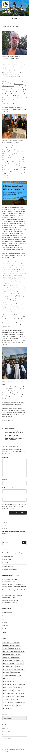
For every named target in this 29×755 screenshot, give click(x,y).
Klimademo (8, 435)
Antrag (5, 648)
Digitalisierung (15, 657)
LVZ (13, 678)
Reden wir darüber (7, 556)
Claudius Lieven (7, 273)
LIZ (4, 678)
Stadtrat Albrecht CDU (17, 221)
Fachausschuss (18, 432)
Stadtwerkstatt (6, 277)
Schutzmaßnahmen (8, 696)
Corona (4, 616)
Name (4, 479)
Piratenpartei (9, 436)
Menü (15, 18)
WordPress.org (6, 738)
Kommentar (6, 457)
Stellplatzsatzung (20, 702)
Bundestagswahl (7, 612)
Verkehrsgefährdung (9, 705)
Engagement (9, 432)
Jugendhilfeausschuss (9, 675)
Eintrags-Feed (6, 731)
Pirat (4, 687)
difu (23, 152)
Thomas (15, 24)
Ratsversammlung (11, 438)
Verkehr (4, 632)
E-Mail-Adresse (7, 488)
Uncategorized (10, 428)
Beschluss (6, 651)
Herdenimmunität (19, 669)
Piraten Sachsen (8, 690)
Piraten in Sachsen (7, 566)
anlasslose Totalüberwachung (11, 645)
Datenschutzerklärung (8, 749)
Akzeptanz (16, 642)
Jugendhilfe (5, 619)
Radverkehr (18, 690)
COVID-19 (6, 657)
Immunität (6, 672)
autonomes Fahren (14, 648)
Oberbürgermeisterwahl (10, 684)
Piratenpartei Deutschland (9, 569)
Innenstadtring (15, 672)
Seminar (20, 438)
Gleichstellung (7, 669)
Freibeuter (8, 434)
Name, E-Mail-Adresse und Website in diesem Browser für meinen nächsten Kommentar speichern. (14, 506)
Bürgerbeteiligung (11, 431)
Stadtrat (5, 699)
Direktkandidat (7, 660)
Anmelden (5, 728)
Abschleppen (7, 642)
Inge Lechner (6, 579)
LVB (8, 678)
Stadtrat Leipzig (10, 439)
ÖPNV (19, 705)
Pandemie (22, 684)
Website (4, 496)
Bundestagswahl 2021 (17, 651)
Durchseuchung (18, 660)
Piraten (15, 435)
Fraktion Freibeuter (7, 563)
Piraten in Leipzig (7, 559)
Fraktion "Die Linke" (9, 663)
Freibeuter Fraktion (8, 666)
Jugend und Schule (19, 434)
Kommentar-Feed (7, 735)
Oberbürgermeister (9, 681)
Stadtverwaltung (8, 702)
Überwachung (7, 708)
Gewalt (18, 666)
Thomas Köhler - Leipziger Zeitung (12, 553)
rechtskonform (20, 693)
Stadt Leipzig (20, 696)
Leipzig (20, 675)
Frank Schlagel (6, 595)
